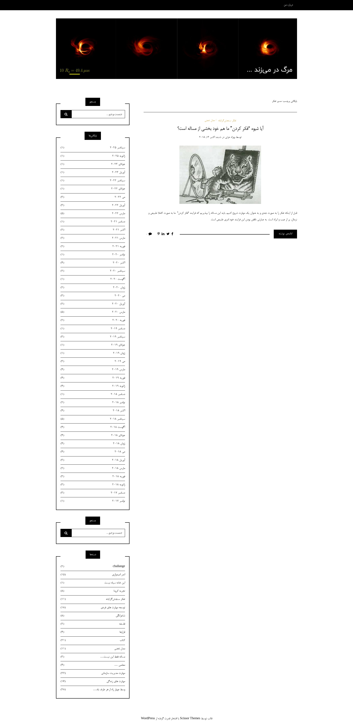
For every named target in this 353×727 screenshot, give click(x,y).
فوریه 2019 (92, 378)
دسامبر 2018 (92, 394)
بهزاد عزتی (230, 137)
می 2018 (92, 452)
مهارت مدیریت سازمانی (92, 673)
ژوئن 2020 (92, 287)
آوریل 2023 (92, 172)
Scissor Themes (190, 718)
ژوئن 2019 (92, 353)
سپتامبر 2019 (92, 337)
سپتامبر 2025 (92, 147)
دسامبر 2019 (92, 328)
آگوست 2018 (92, 427)
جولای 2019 (92, 345)
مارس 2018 (92, 468)
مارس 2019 (92, 369)
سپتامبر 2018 (92, 419)
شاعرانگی (92, 616)
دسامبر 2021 (92, 222)
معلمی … (92, 665)
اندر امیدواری (92, 574)
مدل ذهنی (209, 120)
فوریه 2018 (92, 476)
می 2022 (92, 197)
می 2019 (92, 361)
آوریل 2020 (92, 304)
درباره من (288, 5)
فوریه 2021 (92, 246)
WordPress (148, 718)
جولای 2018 (92, 435)
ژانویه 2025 (92, 156)
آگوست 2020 (92, 279)
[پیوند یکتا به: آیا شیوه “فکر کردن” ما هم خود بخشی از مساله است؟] (220, 175)
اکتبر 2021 (92, 230)
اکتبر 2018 (92, 410)
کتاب (92, 640)
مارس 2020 (92, 312)
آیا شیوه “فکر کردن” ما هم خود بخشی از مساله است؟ (220, 129)
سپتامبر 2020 (92, 271)
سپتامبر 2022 (92, 180)
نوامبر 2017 (92, 501)
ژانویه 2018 (92, 485)
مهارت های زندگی (92, 681)
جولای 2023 (92, 164)
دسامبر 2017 (92, 493)
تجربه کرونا (92, 591)
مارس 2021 (92, 238)
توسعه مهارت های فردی (92, 607)
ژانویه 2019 (92, 386)
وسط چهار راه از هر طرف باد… (92, 689)
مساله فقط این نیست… (92, 657)
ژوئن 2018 (92, 443)
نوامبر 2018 (92, 402)
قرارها (92, 632)
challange (92, 566)
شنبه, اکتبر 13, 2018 (210, 137)
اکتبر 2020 (92, 263)
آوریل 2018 (92, 460)
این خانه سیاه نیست (92, 583)
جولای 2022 (92, 189)
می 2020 (92, 296)
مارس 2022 (92, 213)
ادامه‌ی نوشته (285, 234)
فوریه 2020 (92, 320)
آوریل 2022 (92, 205)
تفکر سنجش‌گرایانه (227, 120)
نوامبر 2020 (92, 254)
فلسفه (92, 624)
